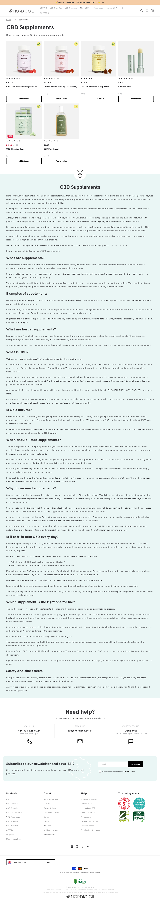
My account (86, 817)
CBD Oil (9, 799)
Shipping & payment (89, 799)
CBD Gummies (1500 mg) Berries (21, 86)
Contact (47, 817)
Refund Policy (86, 804)
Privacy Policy (130, 771)
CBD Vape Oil (12, 826)
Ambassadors (49, 834)
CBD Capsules (12, 804)
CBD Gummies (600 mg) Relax (95, 86)
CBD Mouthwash (51, 149)
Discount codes (87, 826)
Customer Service (51, 812)
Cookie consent (95, 872)
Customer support (88, 812)
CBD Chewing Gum (15, 149)
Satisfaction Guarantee (90, 830)
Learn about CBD (88, 808)
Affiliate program (51, 830)
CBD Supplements (13, 817)
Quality (47, 804)
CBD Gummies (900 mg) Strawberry (60, 86)
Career (46, 821)
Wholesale (48, 826)
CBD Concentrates (14, 812)
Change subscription (89, 821)
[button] (85, 7)
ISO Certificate (50, 808)
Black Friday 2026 (14, 839)
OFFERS (10, 830)
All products (11, 834)
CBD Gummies (12, 808)
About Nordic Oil (51, 799)
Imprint (62, 872)
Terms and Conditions (72, 872)
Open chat (131, 730)
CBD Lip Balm (124, 86)
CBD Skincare (12, 821)
